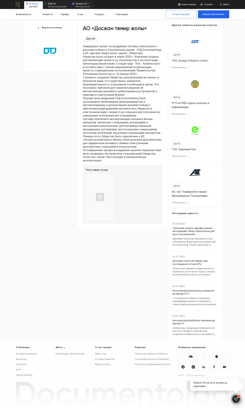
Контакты (21, 364)
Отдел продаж (181, 14)
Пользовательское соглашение (152, 359)
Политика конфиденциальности (152, 364)
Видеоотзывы (102, 364)
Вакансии (21, 359)
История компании (26, 353)
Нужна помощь (24, 375)
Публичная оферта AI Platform (151, 353)
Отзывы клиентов (105, 359)
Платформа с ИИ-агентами (70, 353)
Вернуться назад (52, 27)
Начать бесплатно (213, 14)
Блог (18, 369)
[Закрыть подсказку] (242, 379)
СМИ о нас (100, 353)
